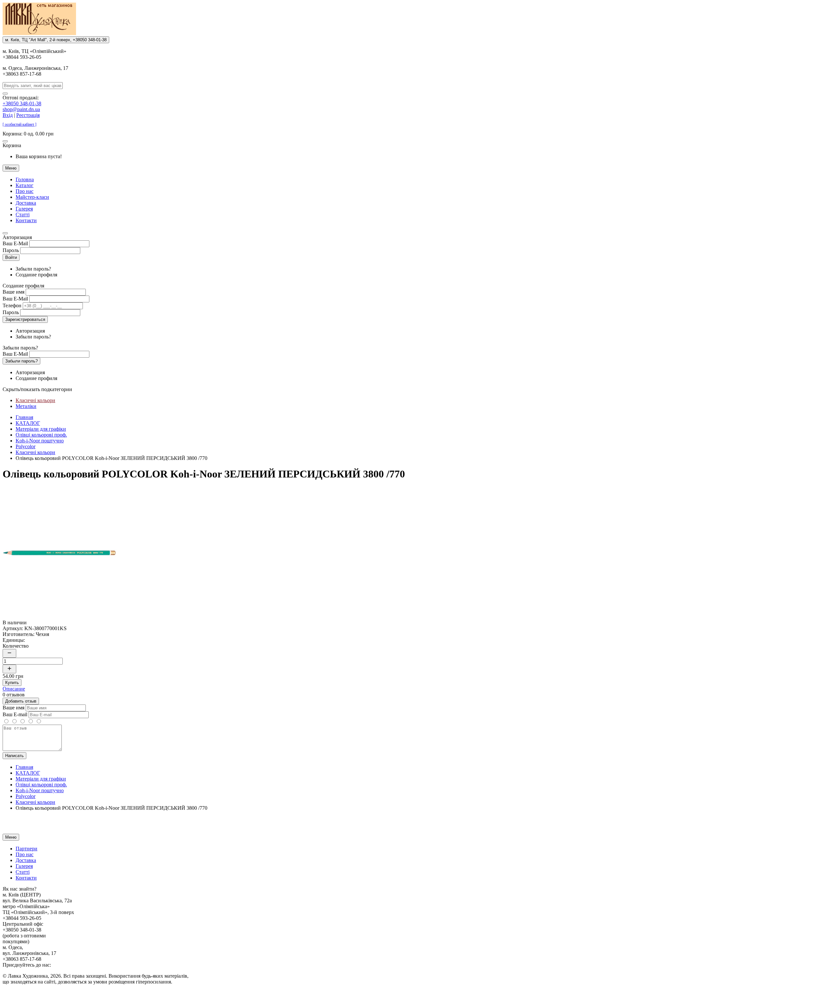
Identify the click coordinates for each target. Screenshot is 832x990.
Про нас (24, 191)
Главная (24, 417)
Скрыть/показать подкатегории (37, 389)
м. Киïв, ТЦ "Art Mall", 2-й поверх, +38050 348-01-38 (56, 39)
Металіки (26, 406)
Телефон (12, 305)
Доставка (26, 203)
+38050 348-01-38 (22, 103)
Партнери (26, 848)
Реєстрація (28, 115)
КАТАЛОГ (28, 423)
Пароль (11, 250)
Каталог (24, 185)
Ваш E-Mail (15, 243)
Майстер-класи (32, 197)
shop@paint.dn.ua (21, 109)
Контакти (26, 220)
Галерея (24, 208)
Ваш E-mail (15, 714)
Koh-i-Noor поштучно (40, 440)
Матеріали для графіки (41, 429)
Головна (25, 179)
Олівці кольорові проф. (41, 435)
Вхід (8, 115)
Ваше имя (13, 292)
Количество (16, 646)
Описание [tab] (14, 689)
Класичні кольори (35, 400)
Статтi (23, 214)
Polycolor (25, 446)
